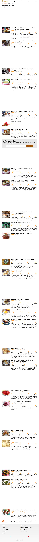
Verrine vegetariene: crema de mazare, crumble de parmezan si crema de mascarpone (23, 181)
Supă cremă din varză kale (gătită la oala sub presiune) (22, 80)
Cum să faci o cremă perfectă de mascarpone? (23, 259)
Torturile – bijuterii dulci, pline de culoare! (21, 233)
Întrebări (4, 531)
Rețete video (5, 527)
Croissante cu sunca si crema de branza (21, 470)
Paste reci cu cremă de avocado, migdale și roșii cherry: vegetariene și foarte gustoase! (23, 28)
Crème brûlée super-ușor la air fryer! (20, 299)
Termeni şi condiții (24, 529)
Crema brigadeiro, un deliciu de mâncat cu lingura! (23, 41)
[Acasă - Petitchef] (2, 3)
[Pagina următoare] (36, 521)
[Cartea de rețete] (15, 1)
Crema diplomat (15, 441)
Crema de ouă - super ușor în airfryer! (20, 129)
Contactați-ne (23, 525)
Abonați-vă (29, 146)
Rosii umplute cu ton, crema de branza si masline (23, 319)
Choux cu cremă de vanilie (17, 430)
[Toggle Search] (28, 1)
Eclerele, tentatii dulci (16, 121)
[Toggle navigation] (35, 1)
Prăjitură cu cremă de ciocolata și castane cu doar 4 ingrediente (23, 69)
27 (33, 521)
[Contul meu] (21, 1)
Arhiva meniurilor (6, 529)
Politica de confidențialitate (26, 527)
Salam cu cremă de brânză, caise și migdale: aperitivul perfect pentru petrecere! (22, 361)
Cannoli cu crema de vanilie (18, 348)
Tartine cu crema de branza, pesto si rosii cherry (23, 510)
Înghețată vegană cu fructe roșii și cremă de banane (22, 402)
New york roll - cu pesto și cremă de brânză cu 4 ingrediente (23, 169)
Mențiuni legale (24, 531)
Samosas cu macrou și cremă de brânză (21, 270)
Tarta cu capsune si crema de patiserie (20, 390)
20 (30, 521)
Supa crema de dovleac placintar (19, 309)
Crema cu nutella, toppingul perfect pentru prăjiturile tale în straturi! (21, 212)
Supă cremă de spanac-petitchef (19, 479)
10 (28, 521)
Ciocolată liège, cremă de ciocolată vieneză (22, 111)
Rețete (4, 525)
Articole (4, 532)
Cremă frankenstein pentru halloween (20, 222)
